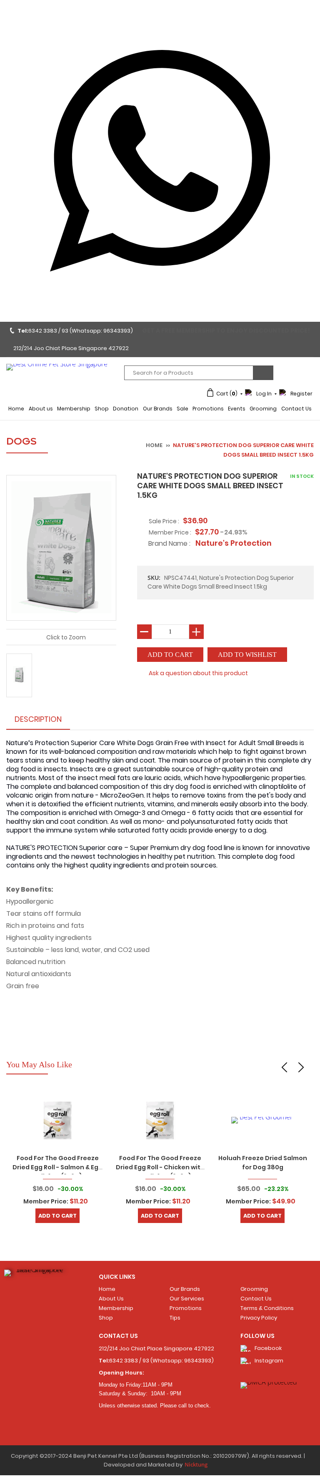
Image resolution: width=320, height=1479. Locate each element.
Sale (182, 408)
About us (41, 408)
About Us (111, 1299)
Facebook (268, 1348)
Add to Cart (57, 1216)
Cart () (227, 393)
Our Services (187, 1299)
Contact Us (296, 408)
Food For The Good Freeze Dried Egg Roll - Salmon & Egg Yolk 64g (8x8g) (57, 1167)
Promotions (208, 408)
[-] (144, 631)
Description (38, 719)
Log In (264, 393)
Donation (125, 408)
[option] (57, 1157)
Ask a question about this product (198, 673)
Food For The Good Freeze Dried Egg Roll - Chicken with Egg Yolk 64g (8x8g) (160, 1167)
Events (236, 408)
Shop (102, 408)
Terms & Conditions (267, 1308)
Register (301, 393)
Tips (175, 1318)
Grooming (263, 408)
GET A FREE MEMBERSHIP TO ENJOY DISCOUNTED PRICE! (226, 330)
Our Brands (157, 408)
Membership (73, 408)
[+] (196, 631)
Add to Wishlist (247, 654)
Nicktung (196, 1464)
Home (16, 408)
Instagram (269, 1361)
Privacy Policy (258, 1318)
